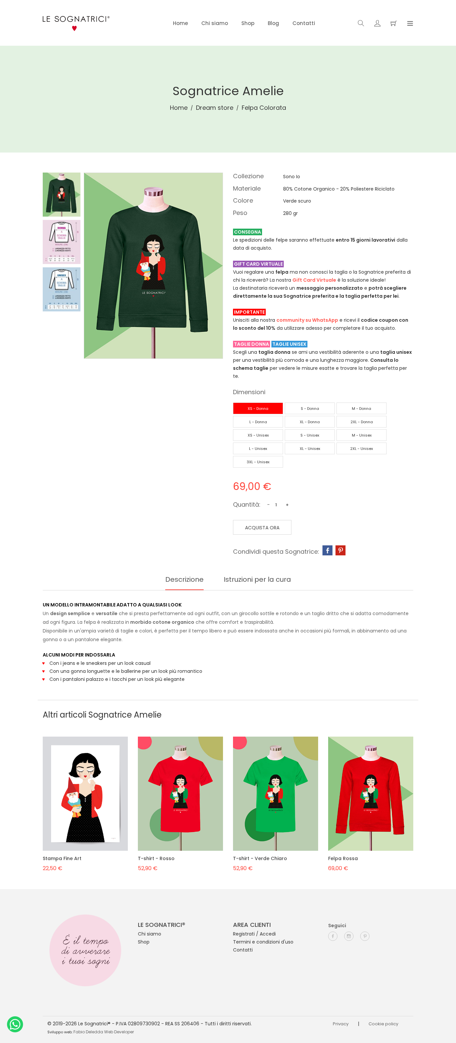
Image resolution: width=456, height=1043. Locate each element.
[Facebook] (327, 550)
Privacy (341, 1024)
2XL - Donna (362, 422)
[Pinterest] (340, 550)
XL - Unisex (310, 448)
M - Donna (361, 408)
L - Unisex (258, 448)
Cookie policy (383, 1024)
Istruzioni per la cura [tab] (257, 579)
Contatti (303, 23)
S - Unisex (309, 435)
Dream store (214, 107)
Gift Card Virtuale (314, 280)
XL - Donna (310, 422)
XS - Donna (258, 408)
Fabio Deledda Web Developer (103, 1032)
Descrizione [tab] (184, 579)
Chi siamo (214, 23)
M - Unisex (362, 435)
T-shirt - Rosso (156, 858)
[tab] (61, 195)
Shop (247, 23)
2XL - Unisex (361, 448)
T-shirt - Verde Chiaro (260, 858)
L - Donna (258, 422)
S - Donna (310, 408)
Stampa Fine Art (62, 858)
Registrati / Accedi (254, 934)
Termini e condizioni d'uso (263, 942)
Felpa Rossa (343, 858)
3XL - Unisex (258, 462)
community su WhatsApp (307, 320)
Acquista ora (262, 527)
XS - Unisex (258, 435)
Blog (273, 23)
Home (180, 23)
